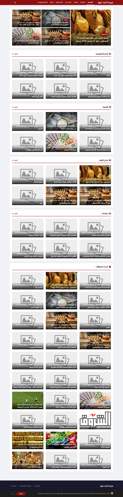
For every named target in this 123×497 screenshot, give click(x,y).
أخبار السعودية (42, 2)
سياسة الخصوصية (25, 486)
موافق (21, 493)
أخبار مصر (68, 2)
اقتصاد (76, 2)
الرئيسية (90, 2)
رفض (13, 493)
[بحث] (15, 2)
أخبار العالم (59, 2)
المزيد (16, 54)
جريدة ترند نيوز (105, 2)
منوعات (82, 2)
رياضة (51, 2)
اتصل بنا (13, 486)
